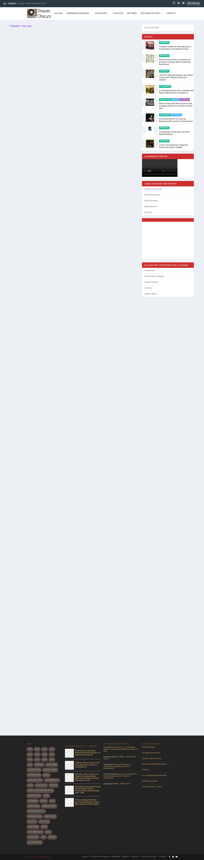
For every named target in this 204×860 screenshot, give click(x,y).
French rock (34, 795)
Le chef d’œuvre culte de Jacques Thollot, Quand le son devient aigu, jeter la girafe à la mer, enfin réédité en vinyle (70, 349)
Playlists (118, 14)
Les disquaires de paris (151, 752)
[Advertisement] (167, 240)
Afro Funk (52, 764)
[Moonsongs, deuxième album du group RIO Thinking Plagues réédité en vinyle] (57, 57)
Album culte (34, 769)
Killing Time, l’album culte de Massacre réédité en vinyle (41, 675)
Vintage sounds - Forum (152, 786)
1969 (37, 749)
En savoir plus (21, 104)
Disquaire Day (165, 99)
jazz (52, 800)
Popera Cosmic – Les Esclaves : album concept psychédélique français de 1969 (120, 749)
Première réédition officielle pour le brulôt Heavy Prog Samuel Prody (175, 47)
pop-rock (44, 821)
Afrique (39, 764)
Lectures (132, 14)
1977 (37, 759)
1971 (52, 749)
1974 (44, 754)
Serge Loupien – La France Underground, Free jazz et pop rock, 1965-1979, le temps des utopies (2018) (64, 519)
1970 (44, 749)
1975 (52, 754)
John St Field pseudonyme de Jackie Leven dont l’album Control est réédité (176, 77)
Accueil (59, 14)
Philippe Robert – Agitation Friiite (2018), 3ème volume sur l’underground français (54, 428)
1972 (30, 754)
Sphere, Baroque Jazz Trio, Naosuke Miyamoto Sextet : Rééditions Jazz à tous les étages (57, 251)
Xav (105, 747)
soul (48, 832)
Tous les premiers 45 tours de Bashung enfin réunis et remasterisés (176, 119)
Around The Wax (151, 282)
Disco (46, 775)
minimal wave (34, 816)
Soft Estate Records (152, 194)
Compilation (165, 86)
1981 (52, 759)
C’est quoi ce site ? (150, 14)
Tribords (145, 769)
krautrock (33, 806)
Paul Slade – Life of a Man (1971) (119, 757)
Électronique (34, 842)
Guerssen (32, 800)
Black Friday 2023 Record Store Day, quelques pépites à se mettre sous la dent (176, 105)
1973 (37, 754)
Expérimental (52, 780)
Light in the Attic (36, 811)
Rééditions (164, 42)
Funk (46, 795)
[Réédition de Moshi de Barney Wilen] (50, 566)
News (176, 99)
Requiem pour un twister (154, 276)
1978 (44, 759)
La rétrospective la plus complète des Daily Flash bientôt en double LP (176, 91)
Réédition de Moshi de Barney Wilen (30, 593)
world (52, 837)
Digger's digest (150, 293)
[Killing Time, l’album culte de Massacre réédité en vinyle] (54, 644)
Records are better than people (154, 764)
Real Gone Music (151, 200)
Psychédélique (35, 832)
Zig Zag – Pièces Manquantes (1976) (32, 3)
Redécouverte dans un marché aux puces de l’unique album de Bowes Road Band (175, 61)
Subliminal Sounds (149, 781)
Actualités (101, 14)
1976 (30, 759)
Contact (171, 14)
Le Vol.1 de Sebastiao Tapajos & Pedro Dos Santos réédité (173, 146)
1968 (30, 749)
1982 (30, 764)
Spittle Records (150, 206)
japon (44, 800)
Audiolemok (149, 270)
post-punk (33, 826)
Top (43, 837)
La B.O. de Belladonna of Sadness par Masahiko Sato (39, 168)
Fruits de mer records (153, 189)
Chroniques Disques (77, 14)
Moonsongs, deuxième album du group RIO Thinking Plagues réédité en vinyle (51, 89)
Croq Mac (148, 288)
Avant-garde (50, 769)
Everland (148, 212)
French (53, 785)
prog (44, 826)
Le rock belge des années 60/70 (154, 775)
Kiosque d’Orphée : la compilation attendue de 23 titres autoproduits (117, 766)
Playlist (32, 821)
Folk (30, 785)
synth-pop (33, 837)
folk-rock (41, 785)
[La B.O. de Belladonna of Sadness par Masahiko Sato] (53, 138)
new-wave (50, 816)
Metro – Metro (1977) (122, 783)
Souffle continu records (151, 758)
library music (49, 806)
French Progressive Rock (40, 790)
